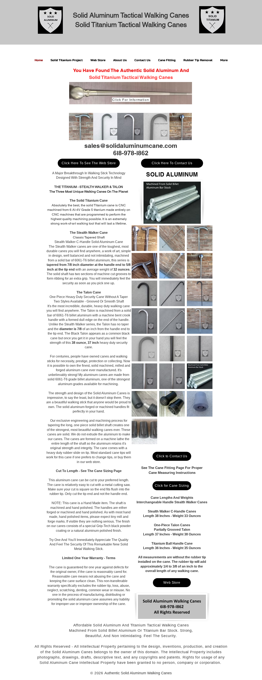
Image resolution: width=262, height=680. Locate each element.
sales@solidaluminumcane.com (130, 145)
